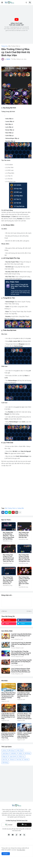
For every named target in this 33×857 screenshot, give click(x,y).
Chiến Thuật (19, 750)
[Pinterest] (13, 512)
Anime (4, 750)
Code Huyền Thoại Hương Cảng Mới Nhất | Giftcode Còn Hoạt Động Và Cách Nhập (21, 661)
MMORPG (13, 753)
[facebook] (8, 834)
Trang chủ (4, 46)
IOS (26, 824)
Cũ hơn (29, 611)
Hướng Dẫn (20, 508)
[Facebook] (2, 512)
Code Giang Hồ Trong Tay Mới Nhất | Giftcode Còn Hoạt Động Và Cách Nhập (21, 644)
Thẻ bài (12, 759)
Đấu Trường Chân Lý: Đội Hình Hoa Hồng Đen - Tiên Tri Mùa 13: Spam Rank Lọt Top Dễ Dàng (8, 536)
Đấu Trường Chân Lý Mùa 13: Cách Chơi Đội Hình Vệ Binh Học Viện (24, 535)
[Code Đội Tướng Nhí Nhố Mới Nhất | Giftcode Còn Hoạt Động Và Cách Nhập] (5, 636)
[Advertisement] (16, 24)
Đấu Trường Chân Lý (14, 46)
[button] (2, 2)
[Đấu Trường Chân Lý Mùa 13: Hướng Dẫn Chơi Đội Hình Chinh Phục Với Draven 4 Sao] (8, 571)
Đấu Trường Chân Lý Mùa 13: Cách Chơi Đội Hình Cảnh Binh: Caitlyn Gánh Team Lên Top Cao (8, 558)
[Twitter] (6, 512)
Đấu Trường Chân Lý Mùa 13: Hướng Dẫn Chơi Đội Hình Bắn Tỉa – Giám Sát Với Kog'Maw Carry (24, 558)
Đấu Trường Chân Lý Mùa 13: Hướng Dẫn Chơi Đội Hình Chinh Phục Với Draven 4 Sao (8, 580)
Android (10, 824)
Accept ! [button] (5, 853)
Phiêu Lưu (21, 756)
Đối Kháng (5, 762)
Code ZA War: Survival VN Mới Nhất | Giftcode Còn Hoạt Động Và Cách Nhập (8, 716)
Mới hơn (4, 611)
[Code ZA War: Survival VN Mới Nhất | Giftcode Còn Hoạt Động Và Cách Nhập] (8, 708)
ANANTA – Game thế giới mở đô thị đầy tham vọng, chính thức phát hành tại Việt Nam (24, 735)
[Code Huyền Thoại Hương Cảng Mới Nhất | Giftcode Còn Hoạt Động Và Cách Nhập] (5, 662)
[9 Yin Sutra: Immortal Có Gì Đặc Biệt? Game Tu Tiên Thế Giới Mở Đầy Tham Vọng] (8, 727)
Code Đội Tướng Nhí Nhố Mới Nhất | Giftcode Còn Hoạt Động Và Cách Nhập (21, 635)
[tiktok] (16, 834)
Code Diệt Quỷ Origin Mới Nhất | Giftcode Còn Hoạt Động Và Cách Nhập (24, 695)
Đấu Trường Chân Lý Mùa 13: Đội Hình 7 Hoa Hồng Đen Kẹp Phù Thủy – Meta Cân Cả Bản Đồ (24, 581)
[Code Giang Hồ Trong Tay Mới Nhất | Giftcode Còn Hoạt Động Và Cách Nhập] (5, 645)
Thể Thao (18, 759)
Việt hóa (26, 759)
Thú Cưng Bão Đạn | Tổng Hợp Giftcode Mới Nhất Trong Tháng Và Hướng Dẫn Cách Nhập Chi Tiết (21, 653)
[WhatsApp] (9, 512)
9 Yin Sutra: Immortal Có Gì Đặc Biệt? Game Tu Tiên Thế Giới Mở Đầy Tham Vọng (8, 735)
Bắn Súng (11, 750)
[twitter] (20, 834)
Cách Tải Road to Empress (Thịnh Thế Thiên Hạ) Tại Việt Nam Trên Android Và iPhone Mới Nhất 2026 (20, 670)
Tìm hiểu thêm (21, 850)
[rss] (24, 834)
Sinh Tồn (4, 759)
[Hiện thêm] (20, 512)
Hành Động (5, 753)
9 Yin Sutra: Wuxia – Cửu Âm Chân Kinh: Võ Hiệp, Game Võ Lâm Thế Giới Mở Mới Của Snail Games (24, 716)
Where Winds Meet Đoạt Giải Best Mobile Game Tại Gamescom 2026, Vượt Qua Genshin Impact (8, 696)
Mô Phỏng (27, 753)
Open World (13, 756)
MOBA (20, 753)
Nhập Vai (4, 756)
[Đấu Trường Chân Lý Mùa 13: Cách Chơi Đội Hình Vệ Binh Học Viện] (24, 526)
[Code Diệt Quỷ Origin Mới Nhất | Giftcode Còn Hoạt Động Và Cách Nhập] (24, 687)
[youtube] (12, 834)
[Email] (16, 512)
